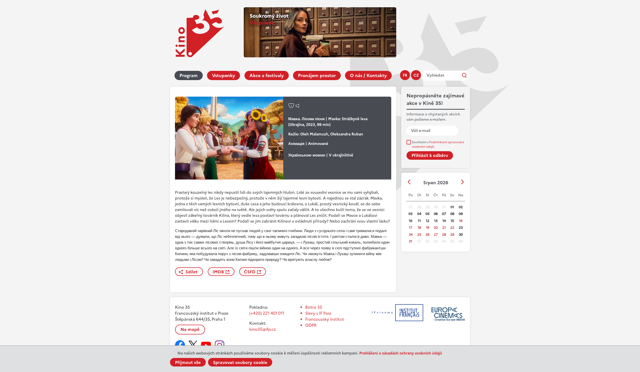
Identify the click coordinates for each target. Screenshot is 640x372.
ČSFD (250, 272)
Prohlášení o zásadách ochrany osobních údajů (400, 353)
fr (405, 75)
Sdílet (192, 272)
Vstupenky (223, 75)
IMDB (218, 272)
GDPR (310, 325)
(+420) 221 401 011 (266, 313)
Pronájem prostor (317, 75)
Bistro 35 (313, 307)
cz (416, 75)
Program (189, 75)
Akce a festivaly (267, 75)
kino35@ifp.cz (262, 329)
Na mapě (190, 329)
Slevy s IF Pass (318, 313)
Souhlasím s (438, 144)
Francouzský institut (324, 319)
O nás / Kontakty (368, 75)
